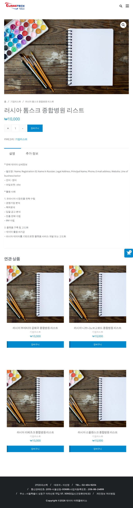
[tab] (12, 153)
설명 (12, 153)
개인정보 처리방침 (105, 493)
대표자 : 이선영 (61, 484)
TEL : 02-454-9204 (86, 484)
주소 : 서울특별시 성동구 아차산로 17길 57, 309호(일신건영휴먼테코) (55, 493)
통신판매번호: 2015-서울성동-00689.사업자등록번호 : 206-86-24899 (67, 489)
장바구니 (35, 128)
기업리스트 (16, 101)
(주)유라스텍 (41, 484)
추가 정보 (32, 153)
